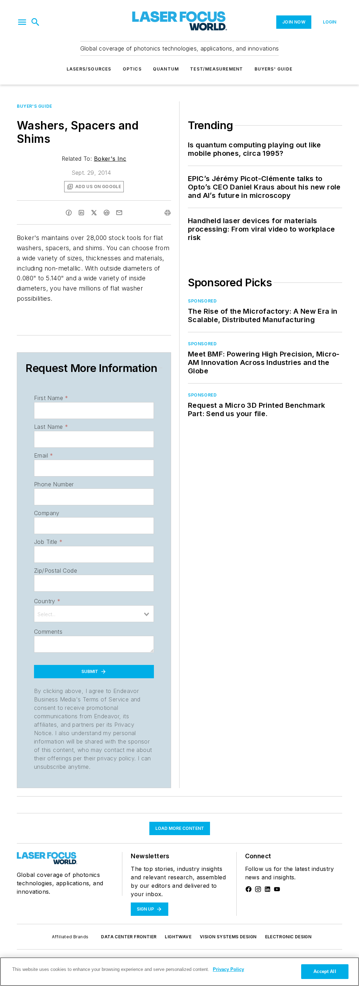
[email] (119, 212)
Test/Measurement (216, 69)
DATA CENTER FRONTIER (128, 936)
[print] (167, 212)
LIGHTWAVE (178, 936)
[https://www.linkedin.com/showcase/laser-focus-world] (267, 889)
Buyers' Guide (274, 69)
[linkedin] (81, 212)
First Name (51, 397)
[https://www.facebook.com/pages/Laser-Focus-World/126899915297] (248, 889)
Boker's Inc (110, 158)
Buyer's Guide (34, 106)
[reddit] (106, 212)
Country (47, 601)
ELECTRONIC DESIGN (288, 936)
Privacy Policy (228, 969)
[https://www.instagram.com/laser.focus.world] (258, 889)
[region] (179, 971)
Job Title (48, 541)
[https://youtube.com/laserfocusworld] (276, 889)
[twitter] (93, 212)
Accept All (324, 971)
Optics (132, 69)
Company (47, 513)
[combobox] (94, 613)
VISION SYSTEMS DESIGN (228, 936)
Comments (48, 631)
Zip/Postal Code (55, 570)
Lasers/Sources (89, 69)
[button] (22, 22)
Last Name (51, 426)
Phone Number (54, 484)
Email (43, 455)
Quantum (166, 69)
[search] (35, 22)
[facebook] (68, 212)
